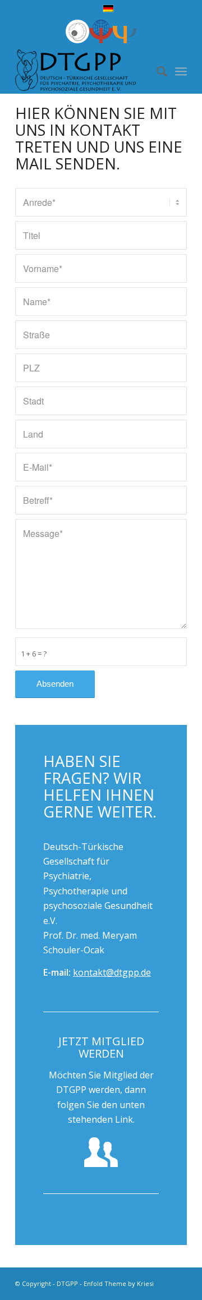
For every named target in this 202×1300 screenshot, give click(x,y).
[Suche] (156, 71)
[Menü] (181, 71)
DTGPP (67, 1283)
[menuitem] (156, 71)
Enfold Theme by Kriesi (119, 1283)
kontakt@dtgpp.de (112, 972)
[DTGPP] (84, 71)
